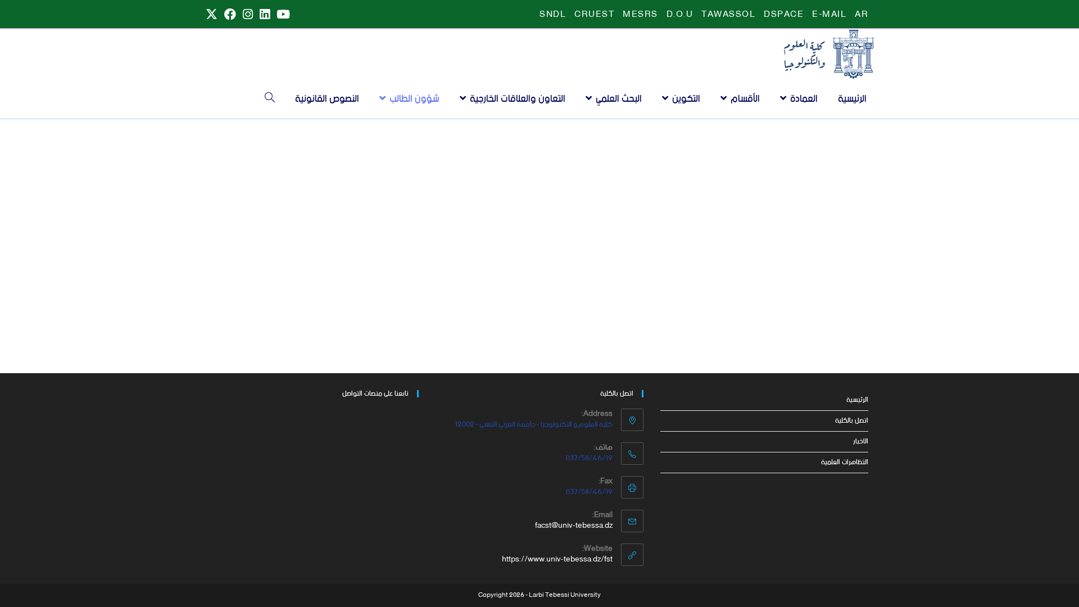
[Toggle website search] (270, 99)
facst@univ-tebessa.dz (574, 526)
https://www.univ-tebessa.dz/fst (557, 559)
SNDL (553, 15)
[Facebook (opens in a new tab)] (230, 14)
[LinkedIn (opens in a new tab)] (264, 14)
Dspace (784, 15)
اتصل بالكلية (851, 420)
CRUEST (594, 15)
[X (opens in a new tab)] (211, 14)
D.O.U (680, 15)
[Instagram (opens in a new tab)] (247, 14)
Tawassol (728, 15)
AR (861, 15)
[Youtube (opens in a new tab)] (281, 14)
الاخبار (860, 441)
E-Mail (829, 15)
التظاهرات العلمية (844, 462)
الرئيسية (857, 400)
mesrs (640, 15)
